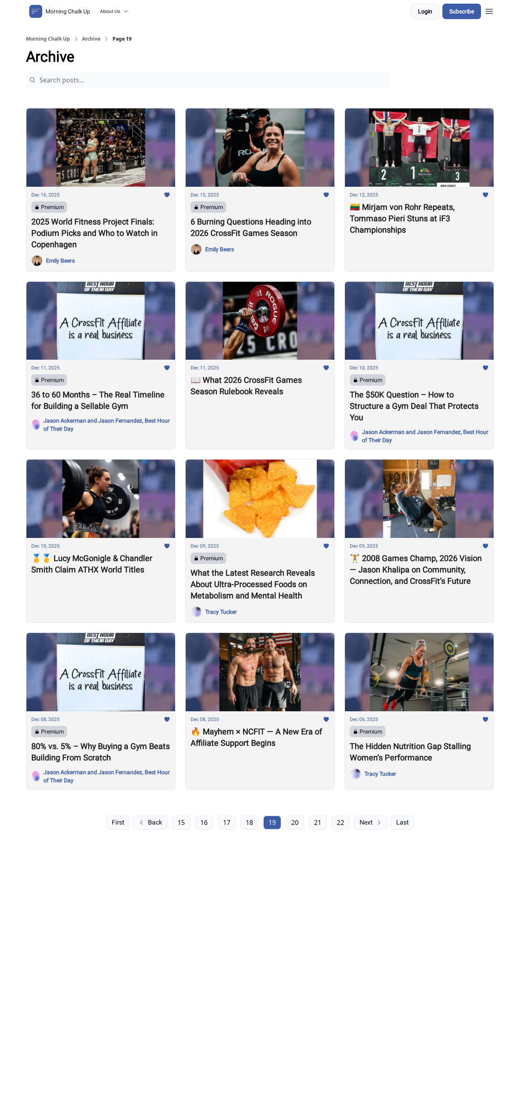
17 (226, 822)
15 (181, 822)
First (118, 822)
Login (425, 11)
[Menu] (489, 10)
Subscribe (461, 11)
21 (317, 822)
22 (340, 822)
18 (249, 822)
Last (402, 822)
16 (204, 822)
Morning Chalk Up (48, 39)
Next (366, 822)
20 (295, 822)
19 (272, 822)
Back (155, 822)
